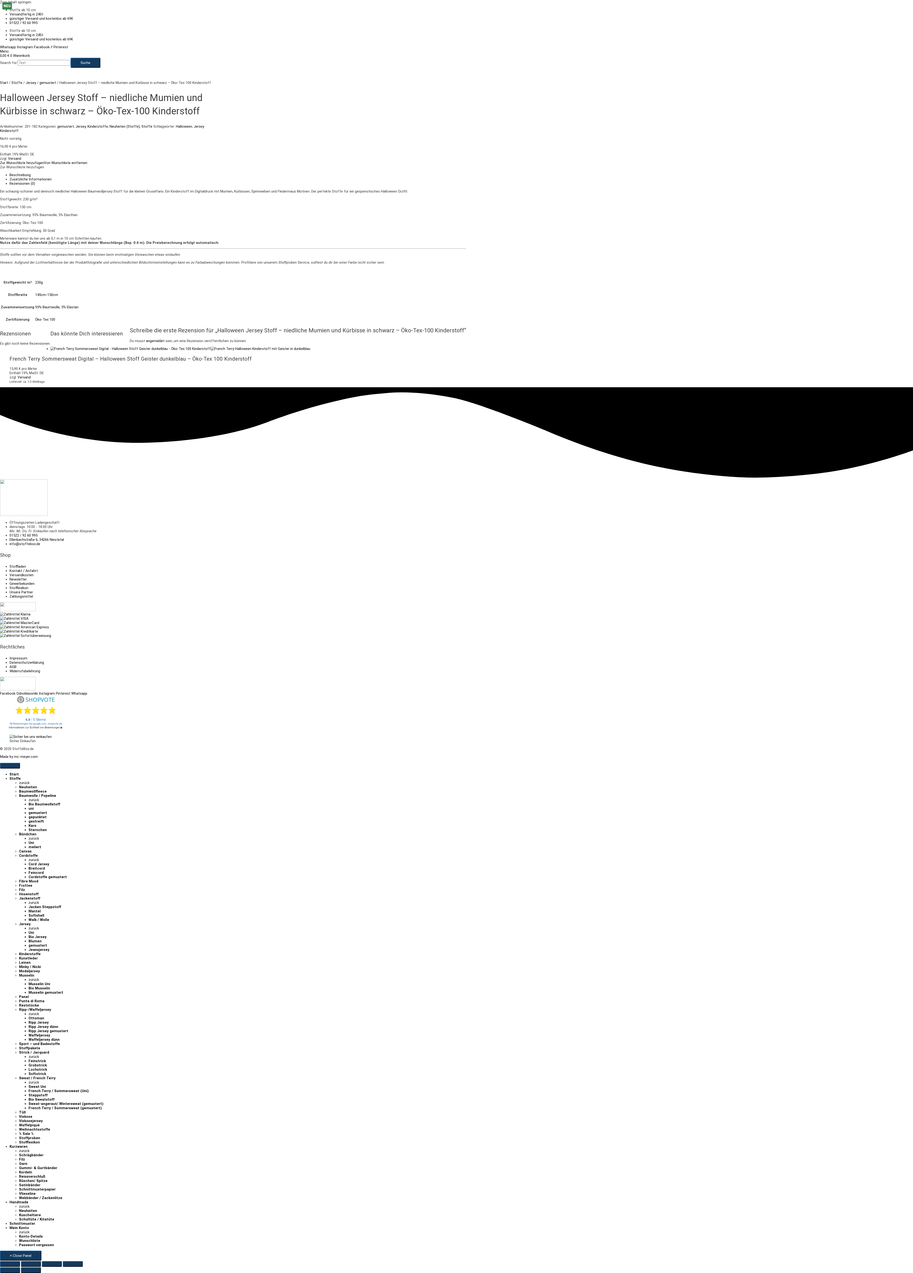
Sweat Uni (37, 1086)
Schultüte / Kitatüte (36, 1219)
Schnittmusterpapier (37, 1189)
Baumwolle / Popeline (37, 796)
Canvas (25, 851)
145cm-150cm (46, 295)
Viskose (25, 1116)
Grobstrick (38, 1065)
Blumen (35, 941)
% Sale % (26, 1134)
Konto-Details (31, 1236)
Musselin (26, 975)
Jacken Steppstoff (45, 907)
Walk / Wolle (39, 920)
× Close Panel (20, 1256)
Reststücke (29, 1005)
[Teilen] (52, 1264)
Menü (4, 51)
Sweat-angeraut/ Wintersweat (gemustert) (66, 1104)
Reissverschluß (32, 1176)
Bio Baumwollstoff (44, 804)
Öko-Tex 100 (45, 319)
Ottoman (36, 1018)
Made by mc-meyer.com (19, 757)
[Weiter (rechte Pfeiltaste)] (31, 1270)
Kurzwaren (19, 1146)
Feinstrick (37, 1061)
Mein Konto (19, 1228)
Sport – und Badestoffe (39, 1044)
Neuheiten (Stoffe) (125, 126)
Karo (32, 825)
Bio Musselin (39, 988)
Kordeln (25, 1172)
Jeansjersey (39, 950)
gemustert (47, 83)
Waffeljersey (39, 1035)
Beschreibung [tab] (20, 175)
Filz (22, 890)
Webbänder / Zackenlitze (40, 1198)
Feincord (36, 873)
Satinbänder (29, 1185)
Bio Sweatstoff (41, 1099)
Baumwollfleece (33, 791)
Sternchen (38, 830)
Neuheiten (28, 787)
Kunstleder (28, 958)
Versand (14, 158)
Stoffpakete (29, 1048)
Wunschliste (29, 1241)
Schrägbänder (31, 1155)
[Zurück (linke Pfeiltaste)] (10, 1270)
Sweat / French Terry (37, 1078)
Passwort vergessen (36, 1245)
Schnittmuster (22, 1223)
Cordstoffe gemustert (48, 877)
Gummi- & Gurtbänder (38, 1168)
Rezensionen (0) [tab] (22, 183)
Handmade (19, 1202)
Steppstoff (38, 1095)
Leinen (25, 962)
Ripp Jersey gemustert (48, 1031)
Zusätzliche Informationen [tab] (31, 179)
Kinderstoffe (97, 126)
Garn (23, 1164)
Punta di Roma (31, 1001)
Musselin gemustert (46, 992)
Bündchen (27, 834)
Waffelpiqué (29, 1125)
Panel (24, 997)
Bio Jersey (38, 937)
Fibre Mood (28, 881)
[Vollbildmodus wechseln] (31, 1264)
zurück (24, 783)
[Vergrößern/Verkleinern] (10, 1264)
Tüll (22, 1112)
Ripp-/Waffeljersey (35, 1009)
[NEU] (180, 349)
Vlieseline (27, 1193)
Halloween (184, 126)
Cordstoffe (28, 855)
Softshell (36, 915)
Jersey (31, 83)
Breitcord (37, 868)
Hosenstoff (29, 894)
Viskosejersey (31, 1121)
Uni (31, 843)
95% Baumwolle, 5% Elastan (56, 307)
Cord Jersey (39, 864)
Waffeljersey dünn (44, 1039)
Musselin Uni (39, 984)
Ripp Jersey (39, 1022)
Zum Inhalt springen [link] (15, 2)
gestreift (36, 821)
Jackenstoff (29, 898)
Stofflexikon (29, 1142)
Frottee (25, 885)
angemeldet (155, 341)
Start (4, 83)
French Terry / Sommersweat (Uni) (59, 1091)
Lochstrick (38, 1069)
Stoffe (16, 83)
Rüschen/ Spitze (33, 1181)
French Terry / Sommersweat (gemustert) (65, 1108)
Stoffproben (29, 1138)
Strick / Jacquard (34, 1052)
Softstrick (37, 1074)
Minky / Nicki (30, 967)
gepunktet (38, 817)
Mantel (35, 911)
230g (39, 282)
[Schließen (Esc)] (73, 1264)
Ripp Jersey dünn (43, 1027)
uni (31, 808)
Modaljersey (29, 971)
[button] (43, 163)
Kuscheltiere (30, 1215)
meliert (35, 847)
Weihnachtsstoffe (34, 1129)
